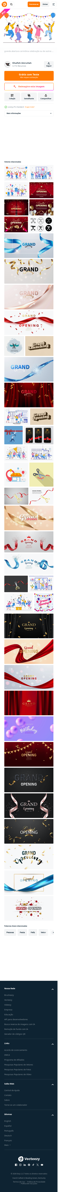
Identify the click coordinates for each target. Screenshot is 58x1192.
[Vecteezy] (4, 4)
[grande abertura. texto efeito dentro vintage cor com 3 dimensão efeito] (16, 522)
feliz (33, 1138)
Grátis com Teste (29, 76)
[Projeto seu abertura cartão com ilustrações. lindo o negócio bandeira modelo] (28, 483)
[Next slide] (47, 1138)
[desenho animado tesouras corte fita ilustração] (16, 624)
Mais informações (14, 112)
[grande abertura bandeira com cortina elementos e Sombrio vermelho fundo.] (16, 223)
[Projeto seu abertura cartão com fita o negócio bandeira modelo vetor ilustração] (28, 883)
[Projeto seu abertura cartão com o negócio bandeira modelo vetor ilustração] (28, 985)
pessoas (10, 1138)
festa (22, 1138)
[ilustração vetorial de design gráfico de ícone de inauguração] (14, 413)
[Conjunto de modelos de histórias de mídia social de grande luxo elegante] (19, 542)
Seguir (49, 66)
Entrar (45, 4)
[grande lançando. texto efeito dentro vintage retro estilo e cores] (18, 434)
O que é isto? (29, 107)
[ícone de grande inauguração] (16, 291)
